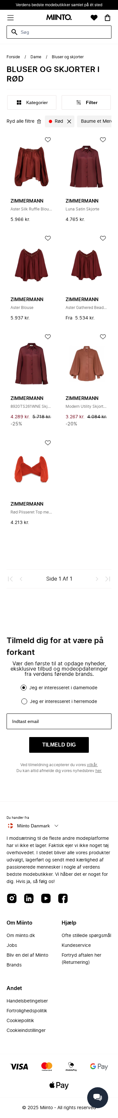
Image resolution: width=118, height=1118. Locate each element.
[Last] (107, 579)
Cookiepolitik (20, 1021)
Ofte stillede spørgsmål (86, 935)
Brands (14, 965)
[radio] (24, 688)
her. (98, 771)
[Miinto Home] (59, 18)
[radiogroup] (59, 694)
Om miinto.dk (21, 935)
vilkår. (92, 765)
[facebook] (63, 899)
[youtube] (46, 899)
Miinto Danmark (33, 825)
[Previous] (21, 579)
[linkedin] (29, 899)
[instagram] (12, 899)
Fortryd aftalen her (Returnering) (81, 959)
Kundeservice (76, 945)
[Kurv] (107, 18)
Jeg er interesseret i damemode (63, 688)
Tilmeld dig (59, 745)
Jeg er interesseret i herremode (63, 701)
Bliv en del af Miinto (27, 955)
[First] (10, 579)
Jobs (12, 945)
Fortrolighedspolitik (27, 1011)
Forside (13, 57)
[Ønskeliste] (94, 18)
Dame (35, 57)
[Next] (97, 579)
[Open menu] (10, 18)
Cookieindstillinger (26, 1030)
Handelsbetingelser (27, 1001)
